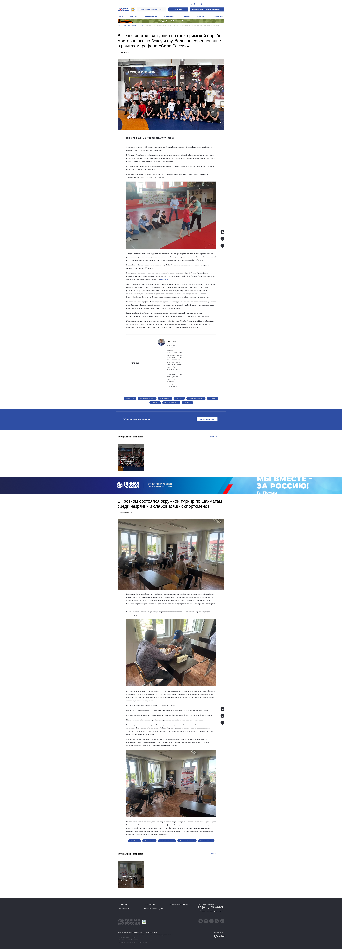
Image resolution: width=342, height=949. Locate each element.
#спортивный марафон (147, 398)
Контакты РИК (125, 909)
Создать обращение (207, 419)
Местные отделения (170, 16)
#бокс (155, 402)
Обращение (178, 9)
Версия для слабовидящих (216, 4)
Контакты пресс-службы (154, 909)
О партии (120, 16)
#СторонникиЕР (165, 398)
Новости (140, 25)
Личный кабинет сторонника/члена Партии (207, 9)
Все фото (213, 436)
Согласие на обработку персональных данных (132, 942)
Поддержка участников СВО (171, 21)
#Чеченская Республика (196, 398)
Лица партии (134, 16)
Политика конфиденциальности (128, 939)
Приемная (187, 16)
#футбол (187, 402)
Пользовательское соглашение (128, 937)
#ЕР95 (179, 398)
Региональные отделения (180, 905)
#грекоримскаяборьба (171, 402)
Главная (120, 25)
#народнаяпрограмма (167, 840)
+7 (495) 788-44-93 (210, 907)
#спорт (213, 398)
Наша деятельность (151, 16)
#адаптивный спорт (206, 840)
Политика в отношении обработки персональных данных (136, 941)
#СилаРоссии (130, 398)
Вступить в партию (218, 16)
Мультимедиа (201, 16)
